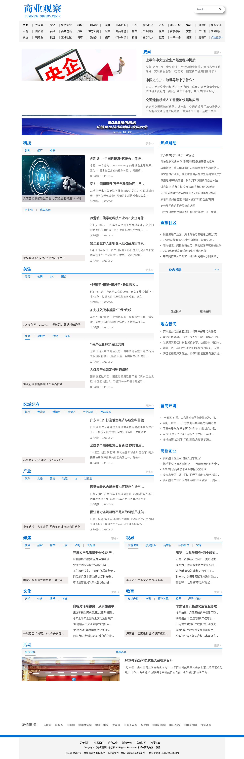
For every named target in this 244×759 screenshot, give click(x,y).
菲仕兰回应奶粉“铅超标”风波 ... (91, 565)
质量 (80, 31)
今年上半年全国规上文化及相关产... (94, 618)
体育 (40, 598)
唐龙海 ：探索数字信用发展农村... (196, 565)
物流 (134, 37)
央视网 (116, 725)
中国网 (71, 725)
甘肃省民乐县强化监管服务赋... (197, 606)
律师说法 (121, 37)
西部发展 (148, 37)
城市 (80, 37)
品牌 (107, 37)
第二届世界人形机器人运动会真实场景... (118, 243)
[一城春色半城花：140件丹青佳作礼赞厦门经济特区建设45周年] (45, 620)
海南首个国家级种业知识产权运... (147, 633)
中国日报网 (102, 725)
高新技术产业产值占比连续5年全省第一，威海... (191, 480)
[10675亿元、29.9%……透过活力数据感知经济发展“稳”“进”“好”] (53, 304)
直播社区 (66, 37)
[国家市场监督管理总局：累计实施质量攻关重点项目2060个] (45, 566)
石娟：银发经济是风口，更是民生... (197, 559)
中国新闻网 (159, 725)
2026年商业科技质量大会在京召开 (148, 660)
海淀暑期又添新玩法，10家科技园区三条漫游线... (192, 353)
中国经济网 (85, 725)
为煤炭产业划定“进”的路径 (109, 369)
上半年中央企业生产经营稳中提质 (45, 111)
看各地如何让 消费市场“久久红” (43, 460)
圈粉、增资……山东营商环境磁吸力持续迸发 (189, 423)
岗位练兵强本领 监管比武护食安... (93, 576)
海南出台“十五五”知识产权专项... (195, 618)
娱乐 (52, 598)
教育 (161, 37)
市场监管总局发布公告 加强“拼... (92, 582)
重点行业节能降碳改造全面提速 (43, 384)
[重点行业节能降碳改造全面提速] (53, 364)
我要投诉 (141, 742)
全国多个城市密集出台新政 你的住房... (117, 445)
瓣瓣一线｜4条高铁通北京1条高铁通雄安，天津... (192, 348)
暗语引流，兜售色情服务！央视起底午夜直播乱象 (192, 245)
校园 (178, 598)
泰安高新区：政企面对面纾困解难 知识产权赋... (191, 474)
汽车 (161, 25)
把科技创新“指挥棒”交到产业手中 (44, 258)
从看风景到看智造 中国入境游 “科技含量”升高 (187, 191)
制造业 (39, 37)
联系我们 (98, 742)
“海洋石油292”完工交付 (107, 344)
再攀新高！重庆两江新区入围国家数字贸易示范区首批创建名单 (198, 160)
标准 (107, 31)
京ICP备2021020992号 (133, 753)
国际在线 (174, 725)
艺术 (27, 598)
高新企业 (216, 25)
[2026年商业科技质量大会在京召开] (71, 685)
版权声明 (127, 742)
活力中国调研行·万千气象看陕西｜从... (117, 184)
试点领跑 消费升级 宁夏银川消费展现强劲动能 (188, 178)
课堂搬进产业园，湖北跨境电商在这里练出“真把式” (191, 166)
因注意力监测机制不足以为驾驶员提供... (118, 512)
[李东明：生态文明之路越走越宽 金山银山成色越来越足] (147, 566)
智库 (199, 545)
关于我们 (84, 742)
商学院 (94, 25)
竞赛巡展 (121, 652)
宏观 (25, 31)
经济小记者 (195, 598)
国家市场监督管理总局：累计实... (44, 580)
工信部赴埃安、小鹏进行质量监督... (94, 570)
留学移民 (175, 31)
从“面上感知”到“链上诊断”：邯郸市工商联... (188, 434)
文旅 (189, 31)
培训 (189, 25)
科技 (80, 25)
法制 (77, 545)
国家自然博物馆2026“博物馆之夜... (93, 635)
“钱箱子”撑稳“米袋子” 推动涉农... (114, 285)
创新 (27, 150)
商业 (52, 31)
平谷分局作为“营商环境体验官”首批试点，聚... (190, 428)
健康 (189, 37)
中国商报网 (190, 725)
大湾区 (39, 25)
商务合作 (113, 742)
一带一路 (175, 37)
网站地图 (155, 742)
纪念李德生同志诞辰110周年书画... (93, 612)
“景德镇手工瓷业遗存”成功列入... (92, 624)
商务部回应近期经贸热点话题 (178, 197)
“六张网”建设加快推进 (133, 111)
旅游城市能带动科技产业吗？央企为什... (118, 218)
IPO (52, 276)
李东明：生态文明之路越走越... (145, 580)
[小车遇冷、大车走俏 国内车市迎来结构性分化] (53, 506)
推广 (40, 150)
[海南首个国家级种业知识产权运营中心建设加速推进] (147, 620)
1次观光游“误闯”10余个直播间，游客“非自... (188, 240)
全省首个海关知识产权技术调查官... (197, 635)
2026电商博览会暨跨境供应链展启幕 (184, 250)
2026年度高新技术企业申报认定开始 (184, 469)
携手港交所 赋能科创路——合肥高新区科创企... (191, 463)
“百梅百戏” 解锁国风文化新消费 (91, 630)
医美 (161, 31)
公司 (40, 276)
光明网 (145, 725)
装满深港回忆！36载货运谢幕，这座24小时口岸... (192, 342)
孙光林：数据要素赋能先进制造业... (197, 576)
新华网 (59, 725)
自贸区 (39, 31)
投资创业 (66, 25)
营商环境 (121, 31)
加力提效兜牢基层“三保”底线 (110, 310)
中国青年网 (130, 725)
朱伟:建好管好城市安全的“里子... (195, 570)
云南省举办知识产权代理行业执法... (197, 624)
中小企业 (121, 25)
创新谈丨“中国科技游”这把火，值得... (116, 158)
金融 (52, 25)
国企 (64, 276)
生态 (134, 31)
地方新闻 (93, 31)
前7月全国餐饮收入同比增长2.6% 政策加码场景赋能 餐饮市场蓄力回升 (202, 185)
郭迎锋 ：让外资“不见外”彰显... (194, 582)
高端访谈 (66, 31)
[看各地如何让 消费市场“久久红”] (53, 440)
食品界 (94, 37)
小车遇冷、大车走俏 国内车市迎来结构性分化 (52, 526)
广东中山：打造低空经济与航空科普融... (118, 420)
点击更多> (217, 37)
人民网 (47, 725)
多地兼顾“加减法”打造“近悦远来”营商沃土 (187, 439)
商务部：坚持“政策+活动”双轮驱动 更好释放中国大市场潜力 (128, 111)
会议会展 (30, 652)
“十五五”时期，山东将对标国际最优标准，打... (190, 417)
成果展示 (216, 31)
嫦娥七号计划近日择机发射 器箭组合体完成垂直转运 (191, 210)
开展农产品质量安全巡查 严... (93, 553)
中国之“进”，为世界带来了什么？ (118, 111)
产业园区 (148, 31)
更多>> (218, 52)
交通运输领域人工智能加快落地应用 (123, 111)
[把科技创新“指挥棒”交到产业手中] (53, 238)
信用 (107, 25)
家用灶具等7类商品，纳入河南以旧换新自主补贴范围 (192, 172)
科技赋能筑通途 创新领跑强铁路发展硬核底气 (187, 153)
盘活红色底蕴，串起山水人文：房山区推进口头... (192, 337)
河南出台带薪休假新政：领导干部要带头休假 (189, 331)
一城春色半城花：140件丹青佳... (43, 633)
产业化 (202, 31)
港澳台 (202, 25)
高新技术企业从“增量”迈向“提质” (182, 458)
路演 (52, 150)
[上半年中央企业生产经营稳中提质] (79, 82)
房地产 (202, 37)
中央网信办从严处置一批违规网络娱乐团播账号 (191, 256)
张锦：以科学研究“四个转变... (197, 553)
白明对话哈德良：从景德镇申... (95, 606)
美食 (65, 598)
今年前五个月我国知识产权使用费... (197, 612)
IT (76, 478)
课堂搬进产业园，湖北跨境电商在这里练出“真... (191, 234)
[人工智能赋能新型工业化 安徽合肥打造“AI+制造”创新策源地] (53, 178)
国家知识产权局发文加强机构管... (195, 630)
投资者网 (206, 725)
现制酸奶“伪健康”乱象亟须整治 (91, 559)
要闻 (25, 25)
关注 (25, 37)
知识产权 (175, 25)
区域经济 (148, 25)
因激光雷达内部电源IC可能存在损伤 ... (117, 487)
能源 (52, 37)
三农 (134, 25)
